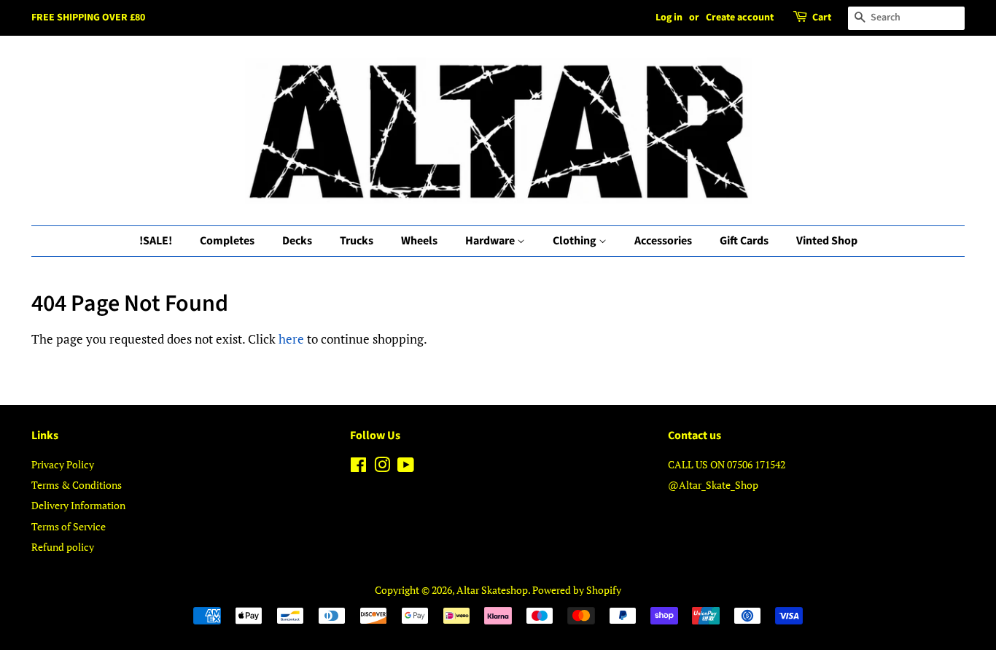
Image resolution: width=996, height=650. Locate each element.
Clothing (576, 241)
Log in (668, 17)
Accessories (663, 241)
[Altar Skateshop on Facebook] (358, 467)
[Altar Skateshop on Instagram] (382, 467)
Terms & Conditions (76, 485)
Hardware (491, 241)
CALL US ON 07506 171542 (726, 464)
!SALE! (155, 241)
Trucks (356, 241)
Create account (740, 17)
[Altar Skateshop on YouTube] (405, 467)
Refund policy (62, 547)
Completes (227, 241)
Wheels (419, 241)
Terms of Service (68, 526)
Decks (297, 241)
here (291, 338)
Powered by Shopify (576, 590)
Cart (821, 17)
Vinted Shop (826, 241)
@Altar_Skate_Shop (713, 485)
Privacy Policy (62, 464)
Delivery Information (78, 505)
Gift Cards (744, 241)
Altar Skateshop (492, 590)
